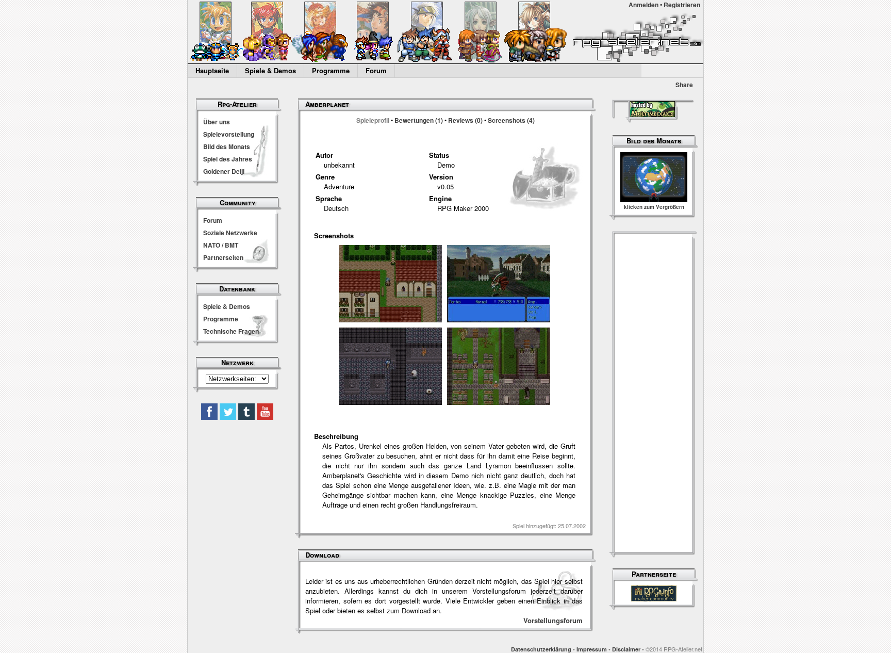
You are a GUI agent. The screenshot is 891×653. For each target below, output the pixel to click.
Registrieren (682, 4)
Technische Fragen (231, 331)
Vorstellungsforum (553, 620)
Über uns (216, 121)
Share (684, 84)
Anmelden (643, 4)
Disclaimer (626, 649)
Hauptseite (212, 70)
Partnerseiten (223, 257)
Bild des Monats (226, 146)
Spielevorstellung (228, 134)
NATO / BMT (220, 245)
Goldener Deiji (223, 171)
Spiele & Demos (270, 70)
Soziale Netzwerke (230, 232)
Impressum (591, 649)
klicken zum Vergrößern (654, 206)
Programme (331, 70)
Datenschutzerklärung (541, 649)
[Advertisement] (654, 394)
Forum (376, 70)
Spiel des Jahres (227, 159)
